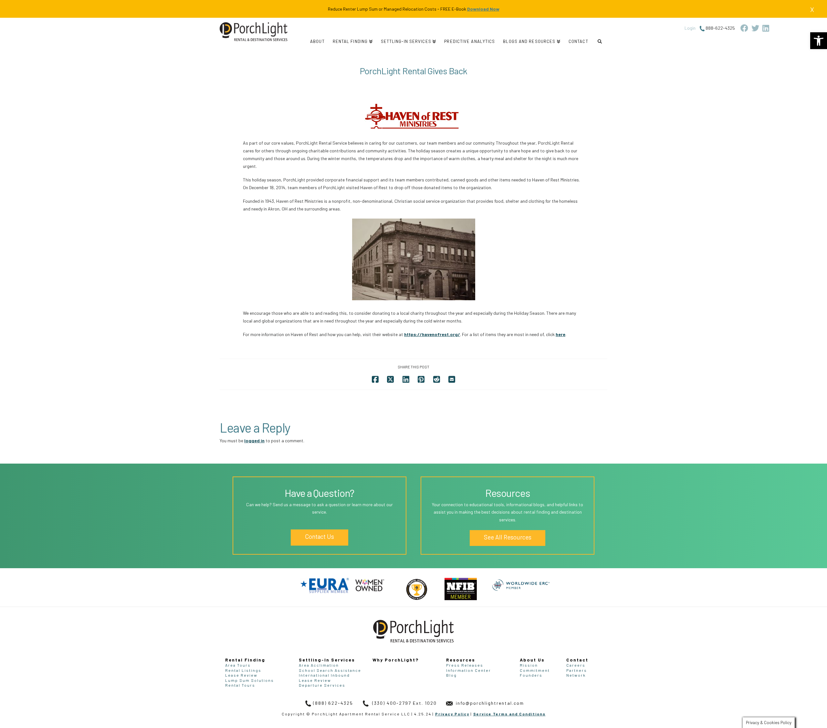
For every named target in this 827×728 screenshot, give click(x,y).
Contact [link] (577, 659)
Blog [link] (451, 675)
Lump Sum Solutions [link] (249, 680)
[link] (818, 40)
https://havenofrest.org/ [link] (432, 334)
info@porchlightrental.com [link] (489, 703)
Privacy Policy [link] (452, 714)
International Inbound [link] (324, 675)
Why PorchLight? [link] (395, 659)
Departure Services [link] (322, 685)
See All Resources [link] (507, 537)
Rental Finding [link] (245, 659)
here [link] (560, 334)
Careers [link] (575, 665)
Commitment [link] (535, 670)
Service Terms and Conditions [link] (509, 714)
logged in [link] (254, 440)
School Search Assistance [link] (330, 670)
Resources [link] (460, 659)
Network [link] (576, 675)
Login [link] (690, 28)
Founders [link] (531, 675)
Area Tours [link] (238, 665)
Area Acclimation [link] (319, 665)
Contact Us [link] (319, 536)
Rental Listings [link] (243, 670)
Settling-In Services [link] (327, 659)
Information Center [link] (468, 670)
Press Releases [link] (464, 665)
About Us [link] (532, 659)
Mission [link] (529, 665)
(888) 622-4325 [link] (333, 703)
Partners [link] (576, 670)
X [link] (812, 9)
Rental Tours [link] (240, 685)
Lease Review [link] (241, 675)
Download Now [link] (483, 9)
